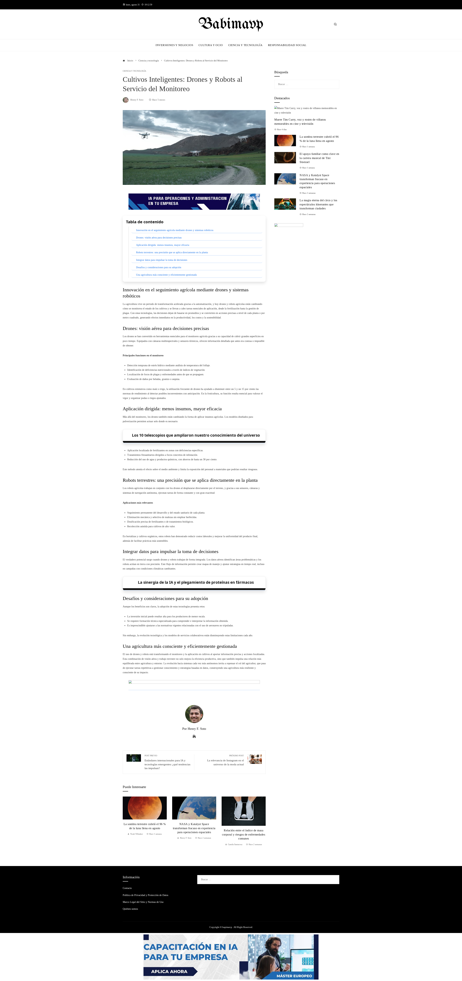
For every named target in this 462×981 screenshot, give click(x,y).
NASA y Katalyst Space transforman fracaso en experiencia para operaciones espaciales (194, 828)
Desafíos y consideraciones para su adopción (158, 267)
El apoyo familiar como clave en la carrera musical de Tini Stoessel (319, 158)
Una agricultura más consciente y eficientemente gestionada (166, 274)
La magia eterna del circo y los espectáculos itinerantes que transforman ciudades (318, 204)
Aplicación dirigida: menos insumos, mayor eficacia (162, 245)
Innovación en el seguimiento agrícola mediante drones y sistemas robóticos (174, 230)
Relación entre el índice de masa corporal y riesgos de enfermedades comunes (243, 834)
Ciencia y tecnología (134, 71)
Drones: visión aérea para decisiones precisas (159, 237)
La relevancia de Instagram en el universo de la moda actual (225, 760)
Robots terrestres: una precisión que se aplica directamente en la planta (172, 252)
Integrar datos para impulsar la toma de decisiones (161, 260)
